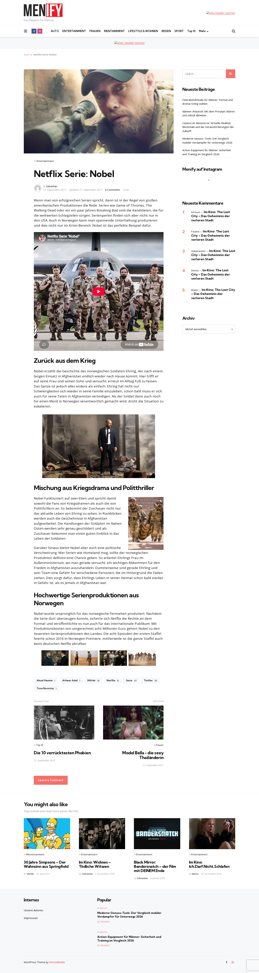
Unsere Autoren (33, 910)
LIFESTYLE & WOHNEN (143, 31)
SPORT (179, 31)
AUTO (55, 31)
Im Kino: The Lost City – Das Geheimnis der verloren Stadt (210, 216)
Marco (195, 873)
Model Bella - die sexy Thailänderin (143, 755)
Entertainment (45, 161)
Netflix (113, 680)
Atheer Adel (71, 680)
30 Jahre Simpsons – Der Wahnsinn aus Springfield (46, 864)
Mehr (202, 31)
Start (26, 54)
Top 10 (191, 31)
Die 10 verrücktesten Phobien (62, 752)
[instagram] (39, 31)
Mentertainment (35, 854)
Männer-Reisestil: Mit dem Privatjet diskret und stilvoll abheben (208, 113)
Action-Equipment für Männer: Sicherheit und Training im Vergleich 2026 (206, 152)
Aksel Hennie (46, 680)
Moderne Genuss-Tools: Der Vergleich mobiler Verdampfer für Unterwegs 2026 (207, 140)
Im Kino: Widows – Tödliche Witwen (95, 864)
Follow (209, 187)
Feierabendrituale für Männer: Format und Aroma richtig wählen (207, 101)
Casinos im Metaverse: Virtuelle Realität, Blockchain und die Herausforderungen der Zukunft (208, 126)
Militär (93, 680)
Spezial (103, 908)
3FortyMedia (57, 962)
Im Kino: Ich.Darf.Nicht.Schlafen (209, 864)
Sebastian (51, 186)
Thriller (150, 680)
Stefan (30, 873)
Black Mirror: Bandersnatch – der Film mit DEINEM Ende (155, 866)
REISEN (166, 31)
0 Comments (113, 189)
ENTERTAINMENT (74, 31)
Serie (131, 680)
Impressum (31, 918)
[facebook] (34, 31)
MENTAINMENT (114, 31)
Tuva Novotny (46, 688)
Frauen (160, 745)
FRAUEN (95, 31)
